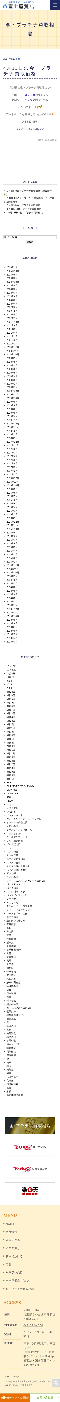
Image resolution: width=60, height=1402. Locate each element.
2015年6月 (12, 543)
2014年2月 (12, 601)
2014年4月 (12, 594)
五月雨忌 (11, 924)
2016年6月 (12, 500)
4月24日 (10, 692)
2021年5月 (12, 329)
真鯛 (8, 1030)
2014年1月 (12, 605)
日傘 (8, 990)
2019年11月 (12, 394)
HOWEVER (12, 793)
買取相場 (11, 1055)
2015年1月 (12, 561)
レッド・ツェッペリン (18, 910)
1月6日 (10, 677)
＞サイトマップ (12, 1377)
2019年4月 (12, 416)
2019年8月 (12, 405)
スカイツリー (13, 855)
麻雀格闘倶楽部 (14, 1095)
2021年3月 (12, 336)
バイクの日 (12, 888)
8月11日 (10, 753)
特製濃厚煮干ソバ (15, 1015)
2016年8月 (12, 493)
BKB (8, 782)
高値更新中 (12, 1077)
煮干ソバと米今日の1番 (18, 1008)
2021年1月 (12, 343)
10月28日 (11, 670)
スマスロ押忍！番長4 (17, 866)
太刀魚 (10, 964)
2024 (9, 681)
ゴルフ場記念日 (14, 840)
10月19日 (11, 666)
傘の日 (10, 931)
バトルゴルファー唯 (17, 895)
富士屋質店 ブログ (17, 1280)
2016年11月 (12, 482)
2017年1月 (12, 474)
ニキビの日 (12, 877)
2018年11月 (12, 427)
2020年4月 (12, 376)
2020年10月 (12, 354)
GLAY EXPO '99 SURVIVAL (20, 786)
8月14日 (10, 761)
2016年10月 (12, 485)
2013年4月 (12, 638)
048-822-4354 (33, 1325)
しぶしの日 (12, 852)
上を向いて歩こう (15, 920)
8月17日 (10, 764)
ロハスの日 (12, 917)
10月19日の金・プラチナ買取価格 (25, 212)
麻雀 (8, 1091)
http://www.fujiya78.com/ (30, 129)
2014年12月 (12, 565)
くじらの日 (12, 826)
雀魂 (8, 1073)
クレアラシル (13, 833)
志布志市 (11, 979)
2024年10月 (12, 282)
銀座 (8, 1066)
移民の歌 (11, 1040)
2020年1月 (12, 387)
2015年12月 (12, 522)
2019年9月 (12, 402)
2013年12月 (12, 609)
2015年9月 (12, 532)
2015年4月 (12, 551)
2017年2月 (12, 471)
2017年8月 (12, 449)
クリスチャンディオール (19, 830)
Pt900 (9, 801)
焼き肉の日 (12, 1004)
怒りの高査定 (13, 982)
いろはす (11, 811)
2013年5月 (12, 634)
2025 (9, 684)
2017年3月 (12, 467)
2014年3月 (12, 598)
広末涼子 (11, 975)
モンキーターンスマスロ (19, 906)
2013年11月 (12, 612)
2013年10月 (12, 616)
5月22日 (10, 713)
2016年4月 (12, 507)
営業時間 (11, 939)
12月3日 (10, 673)
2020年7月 (12, 365)
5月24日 (10, 717)
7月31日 (10, 750)
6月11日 (10, 728)
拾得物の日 (12, 986)
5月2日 (10, 724)
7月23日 (10, 746)
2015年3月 (12, 554)
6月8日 (10, 739)
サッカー (11, 848)
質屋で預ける (14, 1256)
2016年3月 (12, 511)
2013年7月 (12, 627)
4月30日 (10, 695)
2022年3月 (12, 318)
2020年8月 (12, 362)
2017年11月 (12, 445)
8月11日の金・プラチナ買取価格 (24, 209)
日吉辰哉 (11, 993)
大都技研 (11, 957)
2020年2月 (12, 384)
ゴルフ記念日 (13, 844)
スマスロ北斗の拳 (15, 859)
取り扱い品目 (14, 1272)
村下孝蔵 (11, 1000)
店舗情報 (11, 1231)
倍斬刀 (10, 928)
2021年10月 (12, 322)
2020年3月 (12, 380)
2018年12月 (12, 423)
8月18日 (10, 768)
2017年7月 (12, 452)
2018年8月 (12, 431)
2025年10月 (12, 271)
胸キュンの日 (13, 1044)
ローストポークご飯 (17, 913)
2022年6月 (12, 307)
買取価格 (11, 1051)
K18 (8, 797)
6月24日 (10, 735)
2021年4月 (12, 333)
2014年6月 (12, 587)
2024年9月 (12, 285)
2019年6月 (12, 409)
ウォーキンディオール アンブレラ (25, 819)
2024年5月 (12, 300)
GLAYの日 (11, 790)
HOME (10, 1223)
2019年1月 (12, 420)
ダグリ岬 (11, 873)
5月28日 (10, 721)
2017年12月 (12, 442)
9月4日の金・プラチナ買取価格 (23, 205)
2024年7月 (12, 293)
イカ (8, 804)
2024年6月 (12, 296)
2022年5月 (12, 311)
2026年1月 (12, 267)
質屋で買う (13, 1248)
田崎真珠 (11, 1019)
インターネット (14, 815)
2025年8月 (12, 278)
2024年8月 (12, 289)
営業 (8, 935)
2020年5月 (12, 372)
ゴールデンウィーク (17, 837)
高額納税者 (12, 1084)
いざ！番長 (12, 808)
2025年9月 (12, 274)
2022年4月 (12, 314)
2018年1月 (12, 438)
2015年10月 (12, 529)
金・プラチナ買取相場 (20, 1288)
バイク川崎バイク (15, 891)
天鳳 (8, 960)
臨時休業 (11, 1048)
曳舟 (8, 997)
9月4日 (10, 779)
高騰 (8, 1088)
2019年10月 (12, 398)
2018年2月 (12, 434)
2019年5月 (12, 413)
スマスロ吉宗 (13, 862)
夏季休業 (11, 946)
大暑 (8, 953)
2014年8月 (12, 580)
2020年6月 (12, 369)
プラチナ (11, 899)
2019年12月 (12, 391)
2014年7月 (12, 583)
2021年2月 (12, 340)
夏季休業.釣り (13, 950)
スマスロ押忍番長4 (16, 870)
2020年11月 (12, 351)
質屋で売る (13, 1240)
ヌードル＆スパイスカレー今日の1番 (25, 881)
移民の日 (11, 1037)
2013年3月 (12, 641)
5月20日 (10, 706)
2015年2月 (12, 558)
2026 (9, 688)
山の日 (10, 968)
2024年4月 (12, 304)
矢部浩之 (11, 1033)
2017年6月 (12, 456)
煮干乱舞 (11, 1011)
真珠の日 (11, 1026)
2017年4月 (12, 463)
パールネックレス (15, 884)
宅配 (9, 1264)
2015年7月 (12, 540)
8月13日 (10, 757)
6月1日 (10, 731)
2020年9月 (12, 358)
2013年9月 (12, 620)
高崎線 (10, 1080)
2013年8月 (12, 623)
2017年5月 (12, 460)
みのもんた (12, 902)
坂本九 (10, 942)
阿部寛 (10, 1069)
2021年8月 (12, 325)
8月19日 (10, 772)
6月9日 (10, 742)
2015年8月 (12, 536)
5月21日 (10, 710)
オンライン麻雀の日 (17, 822)
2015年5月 (12, 547)
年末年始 (11, 971)
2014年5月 (12, 591)
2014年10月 (12, 572)
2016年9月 (12, 489)
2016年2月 (12, 514)
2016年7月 (12, 496)
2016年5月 (12, 503)
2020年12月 (12, 347)
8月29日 (10, 775)
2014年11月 (12, 569)
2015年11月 (12, 525)
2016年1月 (12, 518)
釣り (8, 1062)
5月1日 (10, 702)
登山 (8, 1022)
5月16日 (10, 699)
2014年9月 (12, 576)
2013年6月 (12, 631)
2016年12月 (12, 478)
